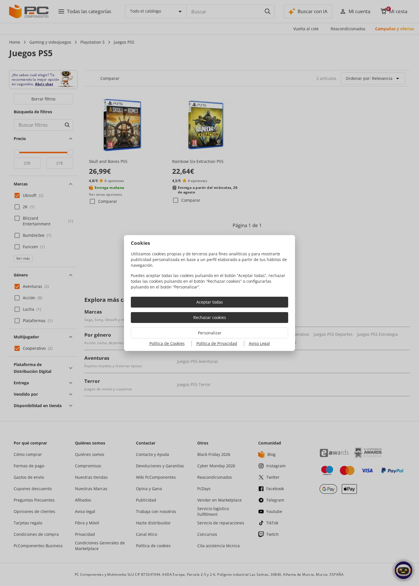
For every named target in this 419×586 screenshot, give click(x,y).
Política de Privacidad (216, 343)
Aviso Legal (259, 343)
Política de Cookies (167, 343)
